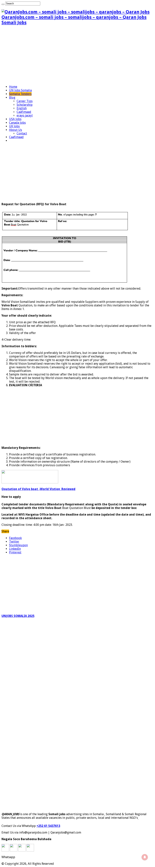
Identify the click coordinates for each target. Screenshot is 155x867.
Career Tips (25, 101)
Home (13, 87)
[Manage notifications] (145, 857)
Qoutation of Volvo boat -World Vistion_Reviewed (38, 489)
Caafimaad (24, 112)
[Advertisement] (77, 55)
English (22, 108)
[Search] (3, 4)
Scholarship (25, 104)
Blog (12, 97)
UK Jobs (14, 126)
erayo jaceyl (25, 115)
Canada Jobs (17, 122)
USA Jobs (15, 119)
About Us (15, 130)
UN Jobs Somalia (20, 90)
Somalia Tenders (20, 94)
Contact (22, 133)
